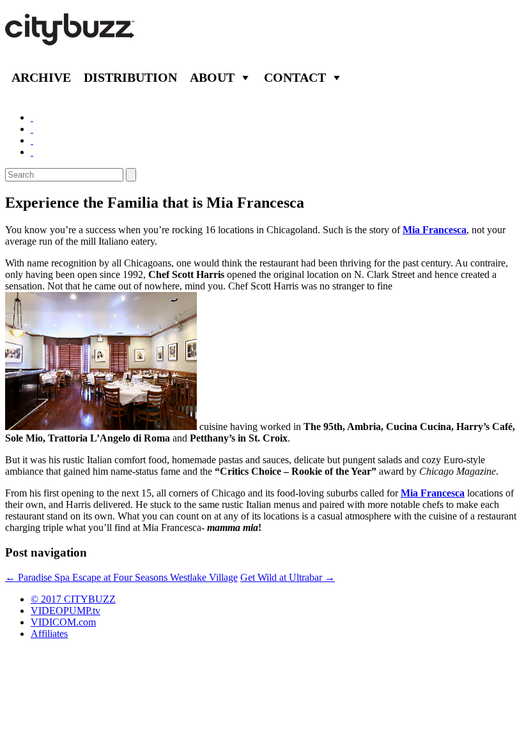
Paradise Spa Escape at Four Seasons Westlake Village (121, 577)
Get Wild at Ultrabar (287, 577)
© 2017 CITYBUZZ (73, 599)
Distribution (130, 77)
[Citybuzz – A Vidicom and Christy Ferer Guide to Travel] (71, 38)
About (212, 77)
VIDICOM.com (63, 622)
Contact (295, 77)
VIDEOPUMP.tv (65, 610)
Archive (41, 77)
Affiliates (49, 633)
